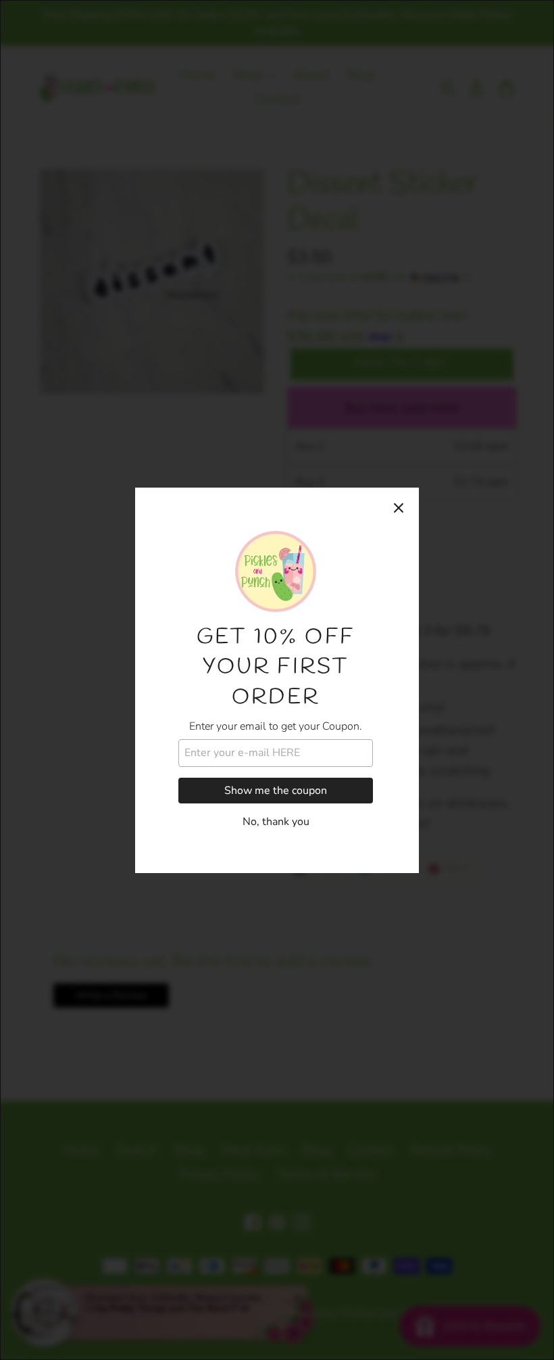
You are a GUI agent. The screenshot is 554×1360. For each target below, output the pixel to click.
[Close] (398, 507)
